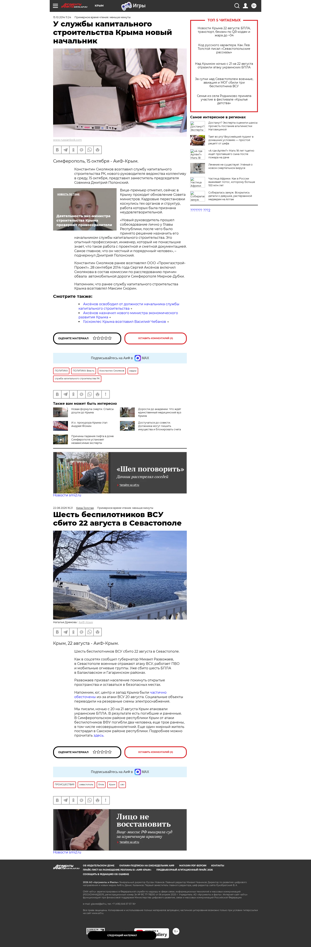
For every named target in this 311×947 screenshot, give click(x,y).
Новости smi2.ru (67, 495)
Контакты (217, 865)
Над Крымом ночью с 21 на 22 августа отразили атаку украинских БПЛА (224, 65)
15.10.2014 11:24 (62, 17)
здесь (98, 735)
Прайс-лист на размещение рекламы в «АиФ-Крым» (117, 869)
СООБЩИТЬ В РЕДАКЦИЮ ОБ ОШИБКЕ (106, 874)
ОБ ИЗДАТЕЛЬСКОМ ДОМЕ (98, 865)
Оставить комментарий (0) (155, 338)
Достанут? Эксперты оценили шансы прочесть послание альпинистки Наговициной (232, 126)
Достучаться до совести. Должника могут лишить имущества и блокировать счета (159, 426)
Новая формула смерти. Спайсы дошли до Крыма (92, 410)
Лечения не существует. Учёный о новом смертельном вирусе (230, 166)
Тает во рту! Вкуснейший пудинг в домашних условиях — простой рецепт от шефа (230, 140)
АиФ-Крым (86, 622)
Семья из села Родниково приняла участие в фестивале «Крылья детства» (224, 99)
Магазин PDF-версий (192, 865)
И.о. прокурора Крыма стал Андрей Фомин (89, 424)
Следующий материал (122, 935)
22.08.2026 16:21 (63, 507)
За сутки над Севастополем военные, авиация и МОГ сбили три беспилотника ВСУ (224, 82)
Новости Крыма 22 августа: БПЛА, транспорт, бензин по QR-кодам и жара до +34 (224, 31)
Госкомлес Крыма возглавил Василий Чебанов (124, 322)
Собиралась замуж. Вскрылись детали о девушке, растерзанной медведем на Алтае (230, 196)
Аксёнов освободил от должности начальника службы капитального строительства (128, 306)
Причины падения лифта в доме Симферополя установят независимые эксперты (92, 440)
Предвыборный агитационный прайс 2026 (184, 869)
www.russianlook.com (67, 139)
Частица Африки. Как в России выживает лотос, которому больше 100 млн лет (231, 182)
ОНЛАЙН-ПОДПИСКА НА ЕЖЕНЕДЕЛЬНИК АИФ (146, 865)
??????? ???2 (200, 210)
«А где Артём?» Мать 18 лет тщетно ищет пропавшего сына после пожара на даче (231, 154)
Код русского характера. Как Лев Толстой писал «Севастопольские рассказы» (224, 48)
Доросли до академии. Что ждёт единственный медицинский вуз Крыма (159, 412)
